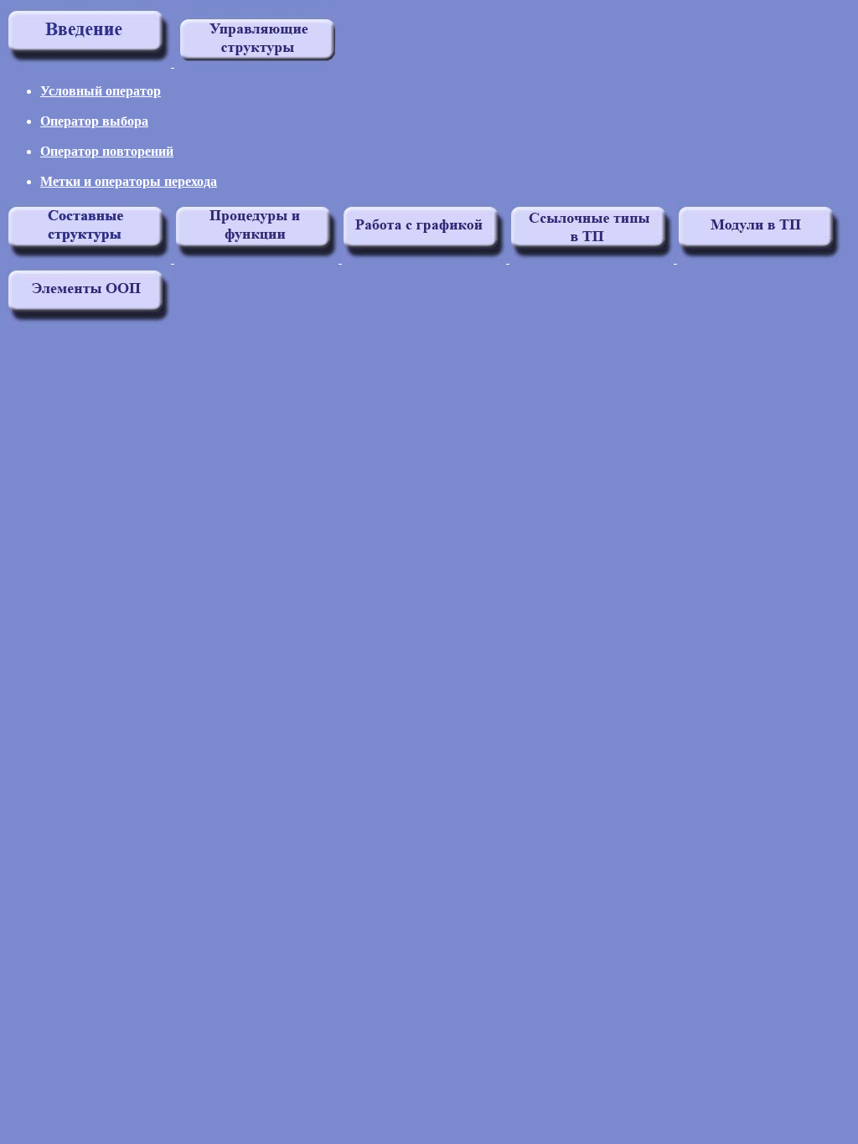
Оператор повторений (106, 151)
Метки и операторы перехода (128, 181)
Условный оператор (100, 91)
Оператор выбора (94, 121)
